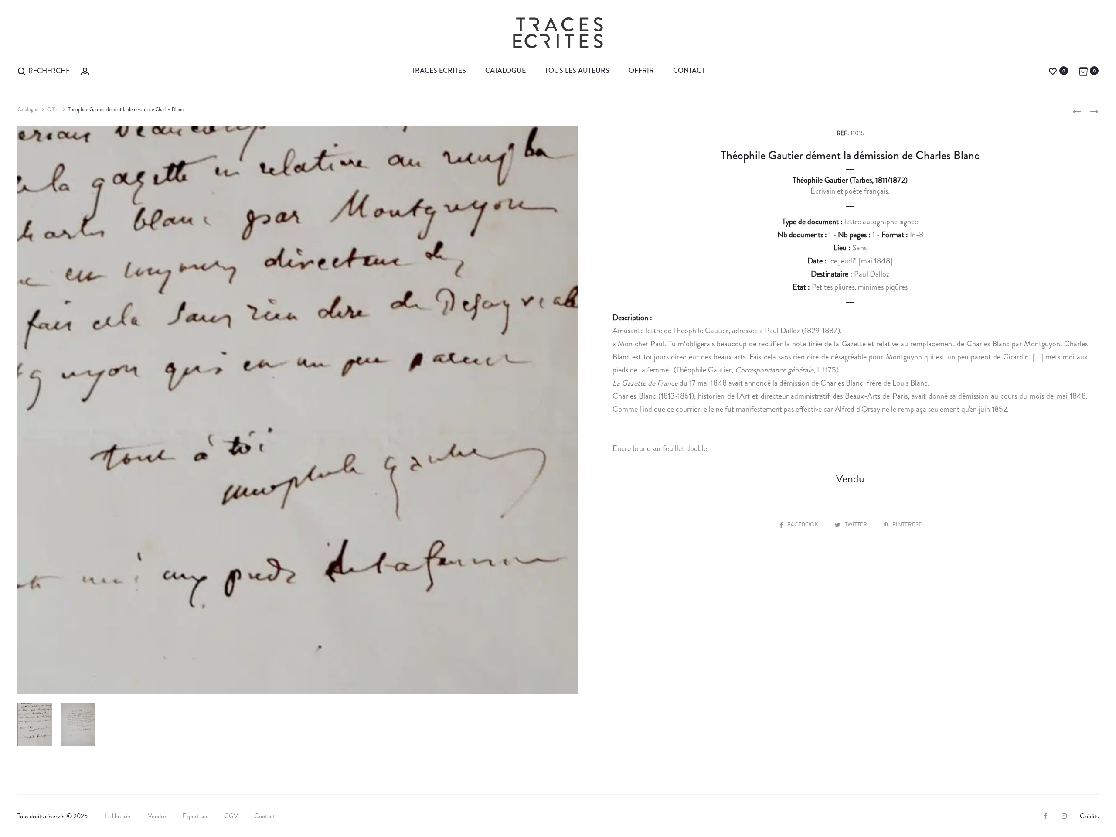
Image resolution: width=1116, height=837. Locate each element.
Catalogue (505, 70)
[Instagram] (1064, 816)
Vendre (157, 816)
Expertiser (195, 816)
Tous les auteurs (577, 70)
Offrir (641, 70)
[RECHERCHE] (21, 70)
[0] (1052, 70)
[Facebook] (1045, 816)
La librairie (118, 816)
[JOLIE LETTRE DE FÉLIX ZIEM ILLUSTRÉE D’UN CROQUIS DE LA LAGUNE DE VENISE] (1076, 111)
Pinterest (906, 524)
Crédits (1089, 816)
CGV (231, 816)
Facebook (803, 524)
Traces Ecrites (439, 70)
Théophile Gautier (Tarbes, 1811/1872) (850, 180)
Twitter (856, 524)
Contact (689, 70)
